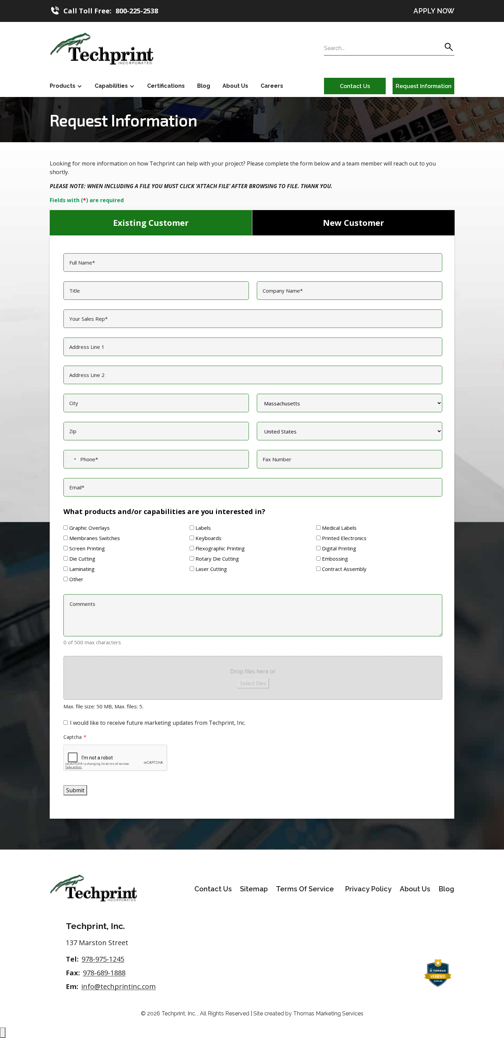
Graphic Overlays (89, 527)
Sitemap (254, 889)
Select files (253, 683)
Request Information (424, 86)
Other (76, 579)
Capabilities (111, 86)
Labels (203, 527)
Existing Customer (151, 222)
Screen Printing (87, 548)
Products (62, 86)
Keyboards (208, 538)
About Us (235, 86)
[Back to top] (2, 1032)
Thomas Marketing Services (328, 1013)
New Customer (353, 222)
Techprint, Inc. (179, 1013)
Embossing (335, 558)
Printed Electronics (344, 538)
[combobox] (71, 459)
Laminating (82, 568)
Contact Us (355, 86)
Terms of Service (305, 889)
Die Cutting (82, 558)
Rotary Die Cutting (217, 558)
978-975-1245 (103, 959)
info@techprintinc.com (118, 986)
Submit (75, 790)
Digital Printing (339, 548)
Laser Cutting (211, 568)
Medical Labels (339, 527)
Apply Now (433, 11)
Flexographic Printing (220, 548)
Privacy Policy (368, 889)
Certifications (166, 86)
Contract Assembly (344, 568)
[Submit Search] (448, 46)
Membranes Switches (94, 538)
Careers (272, 86)
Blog (203, 86)
